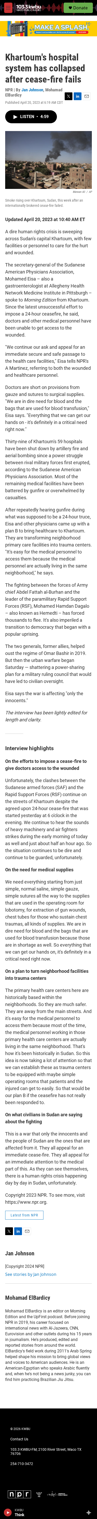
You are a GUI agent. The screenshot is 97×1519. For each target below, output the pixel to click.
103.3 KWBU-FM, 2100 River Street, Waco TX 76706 (45, 1452)
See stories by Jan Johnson (30, 1274)
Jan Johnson (32, 89)
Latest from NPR (24, 1215)
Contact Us (19, 1439)
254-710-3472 (21, 1464)
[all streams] (90, 1512)
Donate (80, 7)
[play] (8, 1512)
